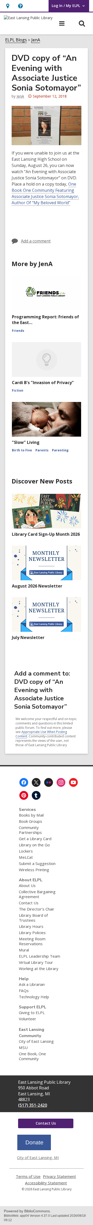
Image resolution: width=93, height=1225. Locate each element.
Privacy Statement (59, 1176)
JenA (35, 40)
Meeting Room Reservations (32, 941)
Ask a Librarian (32, 984)
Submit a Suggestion (37, 863)
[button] (20, 6)
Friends (18, 330)
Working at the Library (38, 968)
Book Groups (30, 821)
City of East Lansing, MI (38, 1157)
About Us (27, 885)
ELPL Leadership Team (39, 956)
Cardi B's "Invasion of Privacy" (43, 382)
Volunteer (27, 1018)
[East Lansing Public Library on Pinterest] (23, 795)
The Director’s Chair (36, 909)
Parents (42, 450)
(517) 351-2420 (32, 1105)
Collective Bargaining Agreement (37, 894)
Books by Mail (31, 815)
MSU (23, 1047)
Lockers (26, 851)
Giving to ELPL (32, 1012)
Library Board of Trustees (33, 918)
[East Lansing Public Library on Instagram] (61, 782)
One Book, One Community (32, 1056)
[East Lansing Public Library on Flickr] (48, 782)
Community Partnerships (30, 830)
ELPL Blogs (16, 40)
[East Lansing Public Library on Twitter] (36, 782)
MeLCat (26, 857)
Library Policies (32, 932)
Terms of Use (28, 1176)
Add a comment (36, 241)
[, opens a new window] (34, 1148)
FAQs (24, 990)
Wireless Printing (34, 869)
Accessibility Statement (46, 1182)
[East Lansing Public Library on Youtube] (73, 782)
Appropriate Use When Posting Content (41, 734)
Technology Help (34, 996)
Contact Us (28, 902)
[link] (7, 6)
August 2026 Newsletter (37, 586)
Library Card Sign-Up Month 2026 (46, 534)
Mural (24, 949)
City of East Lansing (36, 1041)
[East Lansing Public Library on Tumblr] (36, 795)
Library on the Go (34, 844)
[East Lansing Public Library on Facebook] (23, 782)
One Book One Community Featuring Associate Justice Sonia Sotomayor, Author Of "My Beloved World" (45, 193)
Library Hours (31, 926)
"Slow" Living (26, 442)
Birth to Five (22, 450)
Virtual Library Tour (36, 962)
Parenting (60, 450)
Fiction (17, 390)
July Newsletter (28, 637)
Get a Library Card (35, 838)
